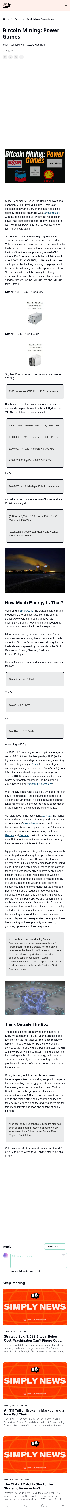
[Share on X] (10, 57)
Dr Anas (47, 815)
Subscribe (23, 1271)
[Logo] (7, 6)
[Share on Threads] (16, 57)
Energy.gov (26, 610)
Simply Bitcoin (51, 212)
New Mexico (30, 823)
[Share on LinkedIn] (21, 57)
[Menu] (66, 5)
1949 (34, 764)
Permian (24, 835)
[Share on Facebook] (5, 57)
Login (13, 1271)
